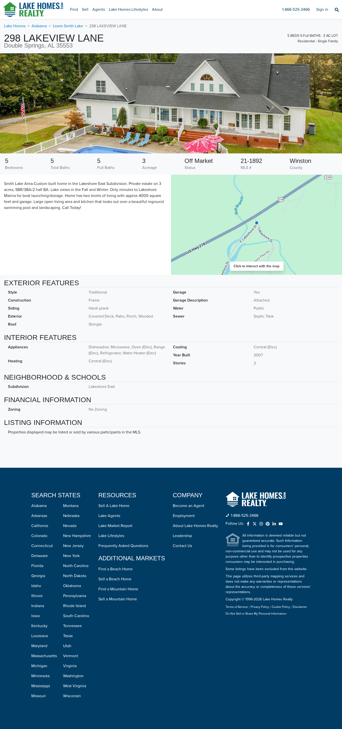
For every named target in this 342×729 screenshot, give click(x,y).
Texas (68, 635)
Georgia (38, 575)
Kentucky (39, 625)
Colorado (39, 535)
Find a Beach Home (115, 569)
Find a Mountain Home (118, 589)
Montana (70, 505)
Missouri (38, 695)
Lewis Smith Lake (68, 26)
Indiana (37, 605)
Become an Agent (188, 505)
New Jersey (73, 545)
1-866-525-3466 (296, 9)
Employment (184, 515)
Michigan (39, 665)
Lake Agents (109, 515)
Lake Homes (15, 26)
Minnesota (40, 675)
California (39, 525)
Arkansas (39, 515)
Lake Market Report (115, 525)
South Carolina (76, 615)
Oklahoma (72, 585)
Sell (85, 9)
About (157, 9)
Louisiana (39, 635)
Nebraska (71, 515)
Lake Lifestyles (111, 535)
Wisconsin (72, 695)
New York (71, 555)
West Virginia (74, 685)
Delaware (39, 555)
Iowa (35, 615)
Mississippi (40, 685)
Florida (37, 565)
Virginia (70, 665)
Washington (73, 675)
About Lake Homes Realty (195, 525)
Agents (98, 9)
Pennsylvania (74, 595)
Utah (67, 645)
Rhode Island (74, 605)
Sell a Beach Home (114, 579)
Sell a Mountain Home (117, 599)
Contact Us (182, 545)
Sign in (322, 9)
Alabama (39, 26)
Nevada (69, 525)
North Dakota (74, 575)
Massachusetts (44, 655)
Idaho (36, 585)
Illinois (37, 595)
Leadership (182, 535)
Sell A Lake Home (113, 505)
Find (74, 9)
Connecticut (42, 545)
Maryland (39, 645)
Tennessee (72, 625)
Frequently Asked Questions (123, 545)
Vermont (70, 655)
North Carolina (75, 565)
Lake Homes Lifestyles (128, 9)
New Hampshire (77, 535)
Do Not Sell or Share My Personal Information (256, 614)
